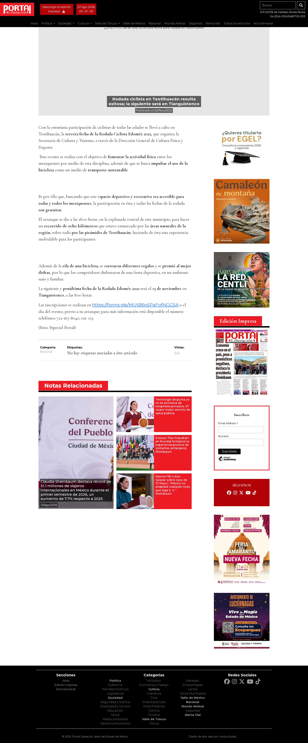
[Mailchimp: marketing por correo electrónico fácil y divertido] (227, 460)
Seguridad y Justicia (115, 702)
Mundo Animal (193, 706)
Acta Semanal (263, 23)
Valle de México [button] (134, 23)
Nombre (223, 436)
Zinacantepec (192, 685)
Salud (115, 715)
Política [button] (47, 23)
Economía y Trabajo (154, 685)
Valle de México (193, 697)
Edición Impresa (66, 685)
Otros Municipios (193, 693)
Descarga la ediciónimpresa (56, 9)
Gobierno (115, 685)
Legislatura (115, 693)
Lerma (192, 689)
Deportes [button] (195, 23)
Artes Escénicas (153, 702)
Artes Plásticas (154, 706)
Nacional (46, 351)
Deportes (193, 710)
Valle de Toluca (154, 719)
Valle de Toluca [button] (106, 23)
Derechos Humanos (115, 723)
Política (115, 680)
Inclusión (154, 680)
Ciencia (154, 710)
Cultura (154, 689)
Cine (153, 697)
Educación (115, 710)
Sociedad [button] (65, 23)
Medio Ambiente (115, 719)
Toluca (154, 723)
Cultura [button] (83, 23)
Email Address (228, 424)
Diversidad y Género (115, 706)
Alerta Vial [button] (213, 23)
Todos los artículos (237, 23)
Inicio (34, 23)
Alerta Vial (193, 715)
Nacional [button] (155, 23)
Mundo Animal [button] (174, 23)
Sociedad (115, 697)
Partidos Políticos (115, 689)
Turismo (154, 715)
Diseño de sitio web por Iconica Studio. (213, 736)
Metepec (192, 680)
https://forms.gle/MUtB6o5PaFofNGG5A (135, 304)
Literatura (154, 693)
